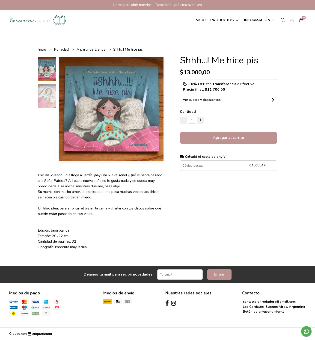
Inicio (200, 20)
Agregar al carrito (228, 137)
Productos (222, 20)
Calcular (257, 165)
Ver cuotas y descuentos (201, 100)
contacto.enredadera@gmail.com (269, 301)
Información (257, 20)
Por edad (62, 49)
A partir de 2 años (91, 49)
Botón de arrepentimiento (264, 311)
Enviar (219, 274)
